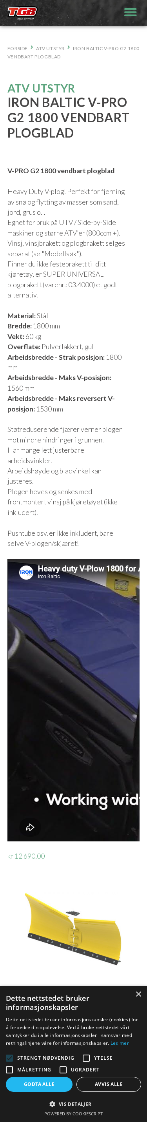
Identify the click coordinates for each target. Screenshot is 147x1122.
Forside (17, 48)
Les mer (120, 1043)
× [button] (138, 994)
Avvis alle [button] (109, 1084)
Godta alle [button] (39, 1084)
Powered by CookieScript (73, 1114)
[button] (9, 1058)
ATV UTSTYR (50, 48)
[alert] (73, 1054)
